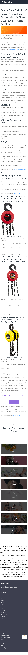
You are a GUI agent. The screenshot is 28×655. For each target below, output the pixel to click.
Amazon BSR (7, 413)
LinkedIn (22, 546)
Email (14, 546)
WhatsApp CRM (4, 641)
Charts (2, 598)
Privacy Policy (3, 612)
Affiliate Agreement (5, 608)
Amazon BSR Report (5, 635)
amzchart (16, 169)
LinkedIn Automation (5, 643)
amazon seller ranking (17, 66)
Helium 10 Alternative (5, 620)
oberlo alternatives (22, 169)
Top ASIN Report (4, 633)
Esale (2, 645)
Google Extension (4, 621)
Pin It (26, 546)
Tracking (2, 602)
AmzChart (5, 41)
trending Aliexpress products (18, 392)
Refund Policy (3, 610)
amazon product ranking (14, 49)
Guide (2, 628)
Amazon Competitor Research (7, 623)
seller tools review (16, 193)
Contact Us (3, 616)
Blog (2, 631)
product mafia (17, 138)
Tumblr (10, 546)
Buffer (17, 546)
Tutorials (2, 630)
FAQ (2, 618)
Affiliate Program (4, 606)
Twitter (2, 546)
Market (2, 600)
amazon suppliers (16, 415)
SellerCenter (11, 41)
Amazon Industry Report (6, 637)
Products (2, 595)
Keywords (3, 596)
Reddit (6, 546)
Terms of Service (4, 614)
